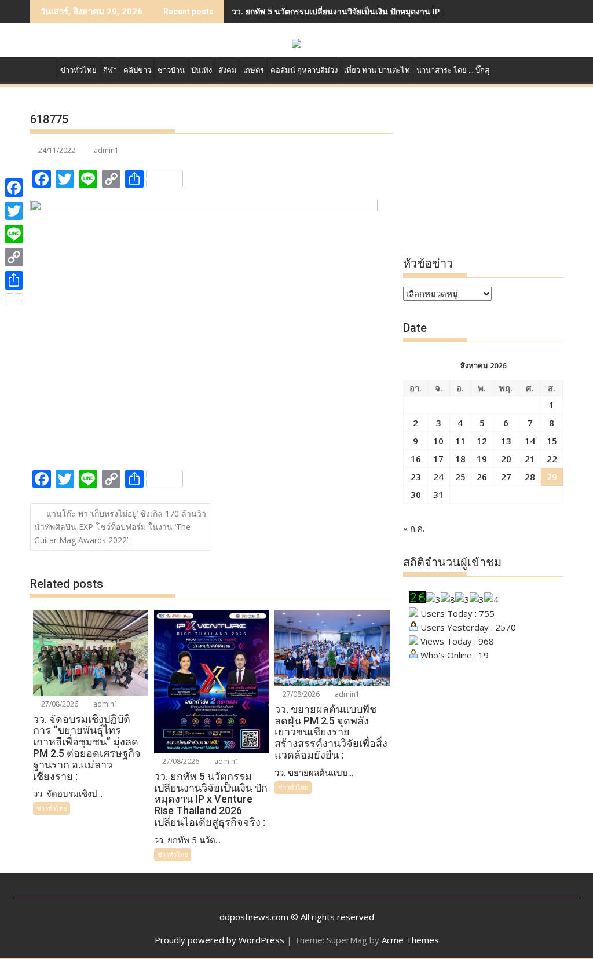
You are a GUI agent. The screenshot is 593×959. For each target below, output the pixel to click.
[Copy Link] (13, 257)
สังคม (227, 70)
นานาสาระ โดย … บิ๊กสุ (452, 70)
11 (460, 440)
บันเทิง (201, 70)
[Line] (13, 234)
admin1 (106, 150)
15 (552, 440)
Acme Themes (410, 940)
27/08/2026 (58, 704)
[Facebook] (13, 187)
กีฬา (110, 70)
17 (438, 458)
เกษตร (253, 70)
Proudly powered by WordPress (219, 940)
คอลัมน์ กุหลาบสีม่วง (304, 70)
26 (482, 476)
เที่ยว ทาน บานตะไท (377, 70)
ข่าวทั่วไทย (78, 70)
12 (482, 440)
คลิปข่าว (137, 70)
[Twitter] (13, 210)
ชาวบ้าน (171, 70)
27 (506, 476)
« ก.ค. (413, 528)
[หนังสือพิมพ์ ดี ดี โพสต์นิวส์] (41, 68)
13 (506, 440)
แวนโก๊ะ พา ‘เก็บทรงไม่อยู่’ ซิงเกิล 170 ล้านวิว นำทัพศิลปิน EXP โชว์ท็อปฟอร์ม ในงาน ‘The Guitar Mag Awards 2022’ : (120, 527)
